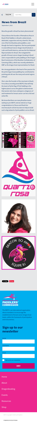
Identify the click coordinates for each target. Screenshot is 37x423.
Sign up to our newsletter (12, 360)
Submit (18, 366)
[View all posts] (2, 15)
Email (4, 353)
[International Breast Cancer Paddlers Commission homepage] (16, 4)
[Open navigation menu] (32, 4)
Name (4, 338)
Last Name (5, 345)
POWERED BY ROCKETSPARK (10, 420)
